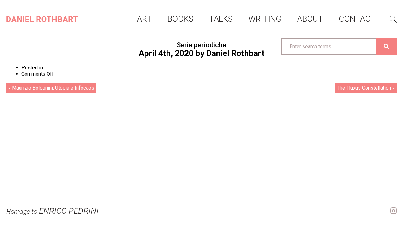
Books (180, 19)
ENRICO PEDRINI (52, 211)
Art (144, 19)
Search (393, 19)
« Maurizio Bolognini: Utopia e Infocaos (51, 88)
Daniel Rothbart (235, 53)
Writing (264, 19)
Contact (357, 19)
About (310, 19)
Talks (221, 19)
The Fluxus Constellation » (366, 88)
